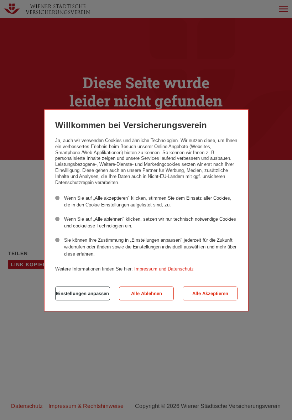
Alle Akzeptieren (210, 293)
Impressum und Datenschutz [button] (164, 269)
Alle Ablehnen (146, 293)
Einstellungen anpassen (82, 293)
